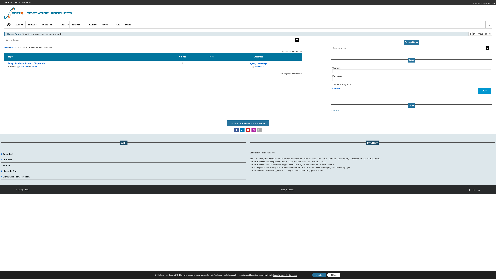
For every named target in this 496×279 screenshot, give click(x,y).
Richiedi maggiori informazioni (248, 123)
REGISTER (8, 2)
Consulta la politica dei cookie (285, 275)
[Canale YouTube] (480, 34)
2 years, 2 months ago (258, 64)
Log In (484, 91)
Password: (337, 76)
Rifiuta (333, 275)
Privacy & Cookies (287, 190)
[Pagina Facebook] (470, 34)
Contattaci (8, 154)
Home (10, 34)
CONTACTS (26, 2)
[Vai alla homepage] (8, 24)
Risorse (6, 165)
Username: (337, 68)
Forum (18, 34)
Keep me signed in (343, 84)
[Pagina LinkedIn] (474, 34)
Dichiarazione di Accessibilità (16, 176)
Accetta (319, 275)
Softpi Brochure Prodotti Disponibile (26, 63)
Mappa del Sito (9, 171)
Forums (13, 47)
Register (336, 88)
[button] (488, 24)
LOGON (17, 2)
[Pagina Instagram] (486, 34)
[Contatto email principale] (490, 34)
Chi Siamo (7, 159)
